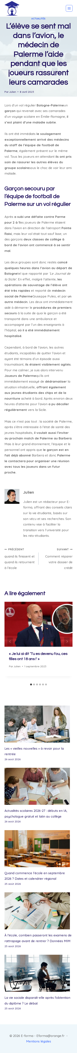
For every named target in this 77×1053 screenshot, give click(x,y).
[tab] (31, 684)
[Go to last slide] (10, 641)
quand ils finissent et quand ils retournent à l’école (19, 559)
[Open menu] (69, 8)
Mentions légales (38, 1041)
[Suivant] (67, 641)
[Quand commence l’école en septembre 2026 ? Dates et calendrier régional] (38, 848)
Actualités (38, 18)
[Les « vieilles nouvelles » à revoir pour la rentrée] (38, 724)
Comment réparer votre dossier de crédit (59, 559)
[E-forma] (11, 8)
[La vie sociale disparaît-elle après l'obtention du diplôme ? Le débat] (38, 973)
